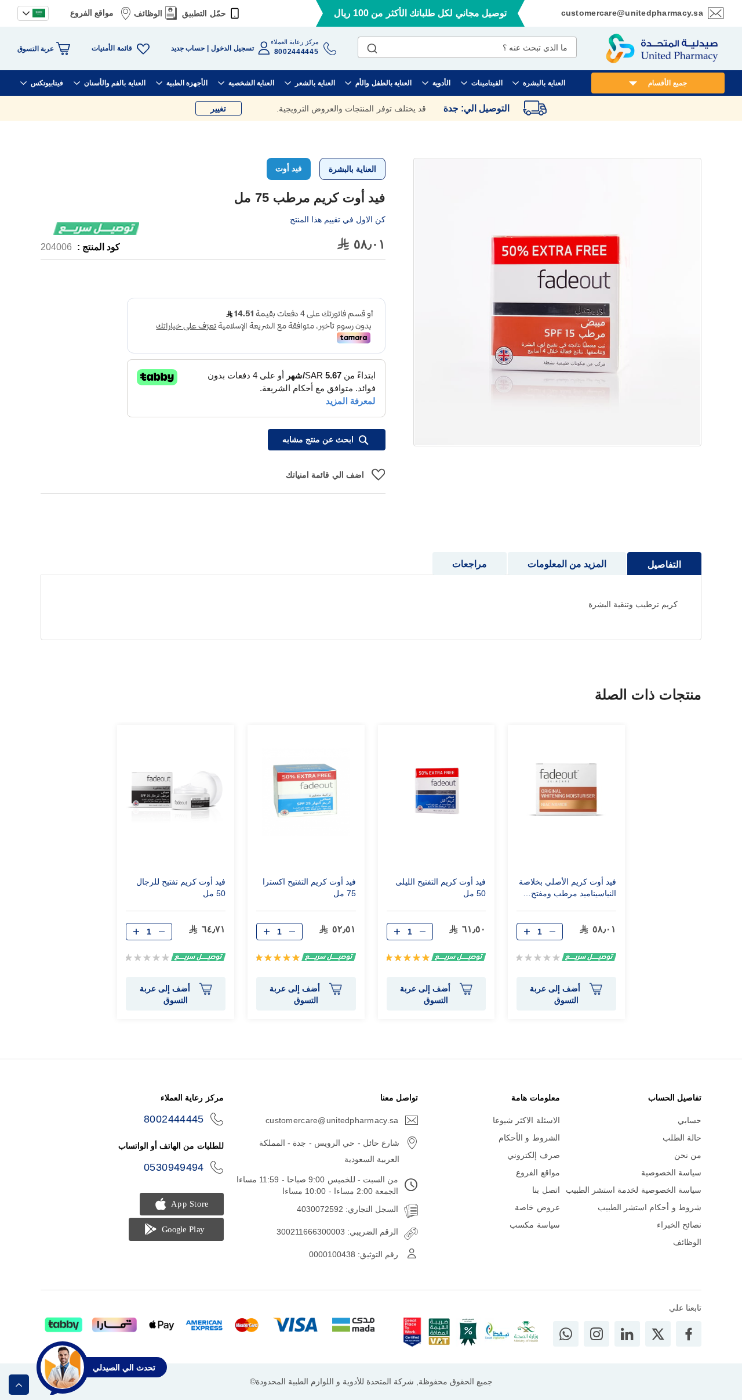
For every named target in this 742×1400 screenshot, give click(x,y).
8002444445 (174, 1119)
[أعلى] (19, 1384)
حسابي (689, 1120)
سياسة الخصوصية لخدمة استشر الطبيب (633, 1190)
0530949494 (174, 1167)
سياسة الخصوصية (671, 1172)
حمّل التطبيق (203, 13)
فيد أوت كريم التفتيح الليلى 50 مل (440, 887)
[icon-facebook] (688, 1334)
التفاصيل (664, 564)
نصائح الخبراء (679, 1224)
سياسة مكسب (534, 1224)
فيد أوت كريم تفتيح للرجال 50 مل (180, 887)
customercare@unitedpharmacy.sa (632, 12)
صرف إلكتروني (533, 1155)
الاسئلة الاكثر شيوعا (526, 1120)
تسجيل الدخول (232, 48)
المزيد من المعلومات (567, 564)
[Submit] (372, 46)
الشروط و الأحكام (529, 1137)
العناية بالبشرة (352, 169)
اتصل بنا (545, 1190)
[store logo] (662, 48)
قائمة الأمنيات (112, 48)
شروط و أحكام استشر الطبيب (649, 1207)
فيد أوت (288, 168)
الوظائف (148, 13)
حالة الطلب (682, 1137)
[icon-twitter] (658, 1334)
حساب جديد (188, 48)
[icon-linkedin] (627, 1334)
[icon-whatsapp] (566, 1334)
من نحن (687, 1155)
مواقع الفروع (92, 12)
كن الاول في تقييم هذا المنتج (337, 219)
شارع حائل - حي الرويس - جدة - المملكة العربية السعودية (329, 1151)
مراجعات (469, 564)
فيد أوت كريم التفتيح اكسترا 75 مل (309, 887)
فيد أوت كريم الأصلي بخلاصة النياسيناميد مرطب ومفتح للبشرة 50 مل (567, 889)
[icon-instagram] (596, 1334)
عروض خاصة (537, 1207)
